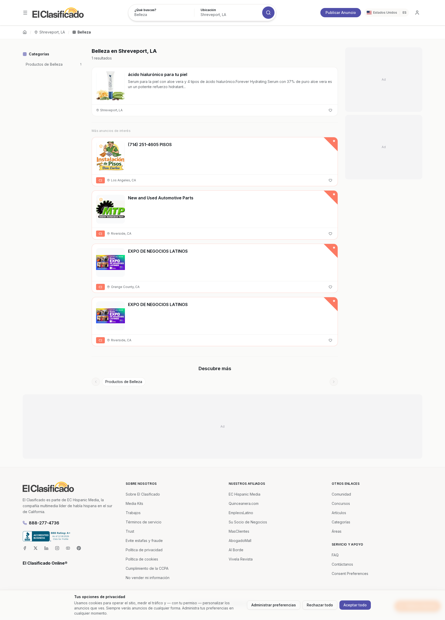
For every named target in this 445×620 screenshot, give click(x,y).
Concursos (341, 503)
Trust (130, 531)
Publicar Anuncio (341, 12)
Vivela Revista (241, 559)
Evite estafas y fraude (144, 540)
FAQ (335, 555)
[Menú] (25, 12)
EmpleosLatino (241, 513)
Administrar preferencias (273, 605)
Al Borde (236, 550)
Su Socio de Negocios (248, 522)
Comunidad (341, 494)
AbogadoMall (240, 540)
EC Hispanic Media (244, 494)
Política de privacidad (144, 550)
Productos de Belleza (123, 381)
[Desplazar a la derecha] (334, 382)
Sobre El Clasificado (143, 494)
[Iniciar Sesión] (417, 12)
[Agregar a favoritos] (330, 110)
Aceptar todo (355, 605)
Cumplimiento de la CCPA (147, 568)
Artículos (339, 513)
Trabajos (133, 513)
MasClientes (239, 531)
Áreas (336, 531)
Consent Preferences (350, 573)
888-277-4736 (44, 522)
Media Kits (134, 503)
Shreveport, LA (52, 32)
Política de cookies (142, 559)
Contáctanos (342, 564)
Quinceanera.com (244, 503)
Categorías (341, 522)
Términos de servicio (143, 522)
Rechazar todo (320, 605)
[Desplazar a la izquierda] (96, 382)
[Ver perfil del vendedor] (101, 146)
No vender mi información (147, 577)
